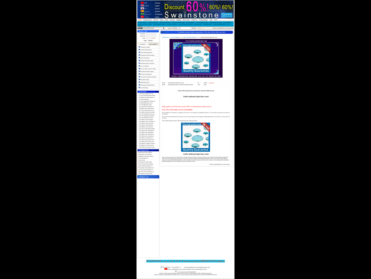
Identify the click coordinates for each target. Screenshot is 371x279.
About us (155, 20)
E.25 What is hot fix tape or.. (146, 138)
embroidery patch (207, 24)
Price (215, 20)
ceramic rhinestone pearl (202, 22)
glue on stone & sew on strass (145, 24)
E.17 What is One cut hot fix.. (146, 123)
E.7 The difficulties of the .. (146, 105)
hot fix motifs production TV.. (145, 166)
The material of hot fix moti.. (145, 173)
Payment (172, 20)
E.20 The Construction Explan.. (147, 128)
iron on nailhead (227, 22)
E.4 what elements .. (144, 99)
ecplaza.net (170, 274)
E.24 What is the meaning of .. (147, 136)
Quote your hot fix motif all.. (145, 152)
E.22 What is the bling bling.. (146, 132)
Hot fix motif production (165, 22)
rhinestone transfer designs (178, 22)
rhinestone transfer (142, 22)
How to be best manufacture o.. (146, 171)
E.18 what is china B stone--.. (146, 125)
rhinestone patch (198, 24)
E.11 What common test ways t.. (147, 112)
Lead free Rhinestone (153, 22)
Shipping (178, 20)
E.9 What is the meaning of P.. (146, 108)
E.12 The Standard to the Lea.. (147, 114)
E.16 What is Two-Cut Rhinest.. (147, 121)
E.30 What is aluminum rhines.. (147, 147)
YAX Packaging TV (143, 158)
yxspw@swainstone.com (203, 267)
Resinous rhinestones (172, 24)
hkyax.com (163, 274)
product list (165, 37)
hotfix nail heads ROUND (189, 37)
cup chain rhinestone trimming (186, 24)
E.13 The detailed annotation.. (147, 116)
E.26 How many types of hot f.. (147, 139)
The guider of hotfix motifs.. (145, 162)
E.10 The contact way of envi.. (147, 110)
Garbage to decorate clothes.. (146, 156)
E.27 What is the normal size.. (146, 141)
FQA (211, 20)
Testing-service (147, 20)
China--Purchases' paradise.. (146, 164)
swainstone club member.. (145, 154)
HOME (140, 20)
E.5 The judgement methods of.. (147, 101)
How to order (186, 20)
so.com (182, 274)
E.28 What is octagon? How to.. (147, 143)
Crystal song (141, 160)
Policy (161, 20)
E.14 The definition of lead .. (146, 117)
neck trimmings (144, 87)
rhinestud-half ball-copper (159, 24)
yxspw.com (157, 274)
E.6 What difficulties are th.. (146, 103)
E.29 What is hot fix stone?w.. (146, 145)
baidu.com (176, 274)
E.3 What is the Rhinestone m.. (147, 97)
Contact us (194, 20)
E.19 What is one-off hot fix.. (146, 127)
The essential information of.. (146, 169)
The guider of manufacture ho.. (146, 168)
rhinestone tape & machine (215, 22)
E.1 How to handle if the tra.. (146, 93)
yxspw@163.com (192, 267)
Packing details (203, 20)
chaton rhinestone (190, 22)
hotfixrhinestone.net (211, 274)
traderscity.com (189, 274)
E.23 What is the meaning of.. (146, 134)
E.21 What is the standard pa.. (147, 130)
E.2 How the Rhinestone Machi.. (147, 95)
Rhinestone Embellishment (219, 24)
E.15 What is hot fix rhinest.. (146, 119)
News (166, 20)
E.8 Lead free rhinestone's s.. (146, 106)
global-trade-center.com (199, 274)
